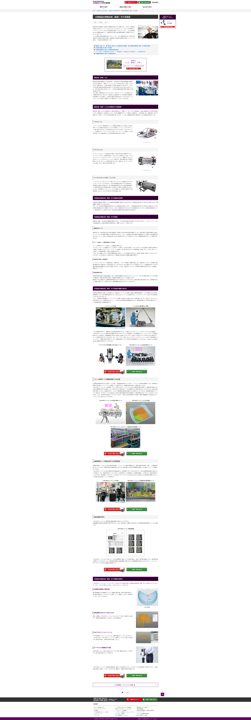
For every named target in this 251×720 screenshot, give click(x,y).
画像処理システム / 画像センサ (143, 707)
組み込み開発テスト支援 (142, 715)
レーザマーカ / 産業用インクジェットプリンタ (125, 712)
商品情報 (95, 704)
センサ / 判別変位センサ (99, 707)
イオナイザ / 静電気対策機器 (143, 713)
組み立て (106, 22)
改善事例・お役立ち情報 (102, 10)
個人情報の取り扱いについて (147, 718)
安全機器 (96, 710)
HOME (94, 10)
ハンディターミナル (98, 713)
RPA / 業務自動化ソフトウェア (121, 715)
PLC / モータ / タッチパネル (100, 708)
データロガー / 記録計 (119, 713)
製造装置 (100, 22)
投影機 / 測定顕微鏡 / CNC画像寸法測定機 (145, 710)
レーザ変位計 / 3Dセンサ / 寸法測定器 (123, 707)
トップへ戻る (126, 692)
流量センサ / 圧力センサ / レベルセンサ (123, 708)
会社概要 (139, 718)
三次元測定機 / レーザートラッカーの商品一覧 (125, 685)
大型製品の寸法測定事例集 (113, 10)
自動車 (95, 22)
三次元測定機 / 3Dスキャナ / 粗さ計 (101, 712)
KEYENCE (155, 718)
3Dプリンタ (96, 715)
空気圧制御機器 (140, 708)
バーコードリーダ (140, 712)
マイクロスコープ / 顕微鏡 (120, 710)
